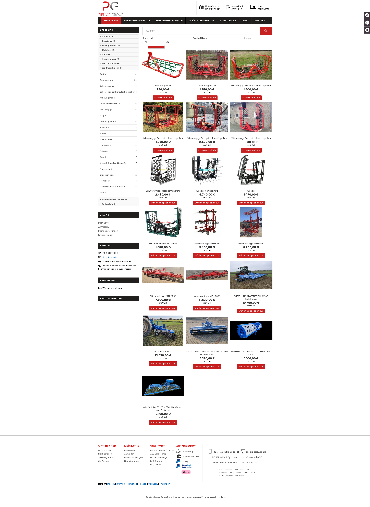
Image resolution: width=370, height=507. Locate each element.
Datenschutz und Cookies (162, 450)
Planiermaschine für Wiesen (163, 243)
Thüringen (165, 483)
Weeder (251, 190)
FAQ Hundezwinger (159, 457)
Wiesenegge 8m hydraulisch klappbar (251, 138)
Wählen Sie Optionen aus (163, 202)
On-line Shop (104, 450)
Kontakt (260, 20)
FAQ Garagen (156, 461)
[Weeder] (251, 170)
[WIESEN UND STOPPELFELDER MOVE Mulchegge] (251, 275)
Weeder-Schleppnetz (207, 190)
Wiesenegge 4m (207, 85)
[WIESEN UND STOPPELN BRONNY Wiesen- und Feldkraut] (163, 386)
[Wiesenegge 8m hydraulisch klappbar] (251, 117)
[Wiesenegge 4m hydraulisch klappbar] (251, 65)
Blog (245, 20)
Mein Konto (104, 222)
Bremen (120, 483)
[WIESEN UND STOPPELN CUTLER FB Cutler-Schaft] (251, 331)
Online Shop (111, 20)
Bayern (111, 483)
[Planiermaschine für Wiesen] (163, 222)
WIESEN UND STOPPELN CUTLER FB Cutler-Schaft (251, 353)
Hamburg (132, 483)
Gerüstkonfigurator (201, 20)
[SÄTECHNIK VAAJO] (163, 331)
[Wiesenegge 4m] (207, 65)
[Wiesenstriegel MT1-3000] (207, 222)
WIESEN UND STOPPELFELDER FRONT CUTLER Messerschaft (207, 353)
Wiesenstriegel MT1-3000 (207, 243)
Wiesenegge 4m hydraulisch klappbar (251, 85)
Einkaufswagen (105, 235)
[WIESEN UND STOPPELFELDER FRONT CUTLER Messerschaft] (207, 331)
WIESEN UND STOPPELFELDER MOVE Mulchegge (251, 297)
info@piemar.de (109, 257)
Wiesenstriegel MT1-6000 (251, 243)
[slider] (145, 47)
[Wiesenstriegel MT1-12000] (207, 275)
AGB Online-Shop (158, 453)
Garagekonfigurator (137, 20)
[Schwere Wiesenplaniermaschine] (163, 170)
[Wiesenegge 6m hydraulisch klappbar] (207, 117)
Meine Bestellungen (108, 230)
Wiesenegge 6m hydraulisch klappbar (207, 138)
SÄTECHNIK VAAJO (163, 351)
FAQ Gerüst (155, 464)
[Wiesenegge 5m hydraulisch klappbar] (163, 117)
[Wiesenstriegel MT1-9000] (163, 275)
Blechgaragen (105, 453)
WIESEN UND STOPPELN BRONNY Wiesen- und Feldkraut (163, 409)
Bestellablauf (228, 20)
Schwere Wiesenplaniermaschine (163, 190)
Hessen (143, 483)
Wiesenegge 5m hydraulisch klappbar (163, 138)
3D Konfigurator (105, 457)
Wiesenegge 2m (163, 85)
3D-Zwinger (103, 461)
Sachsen (153, 483)
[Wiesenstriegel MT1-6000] (251, 222)
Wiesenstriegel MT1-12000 (207, 296)
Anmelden (103, 226)
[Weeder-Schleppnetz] (207, 170)
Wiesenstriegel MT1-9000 (163, 296)
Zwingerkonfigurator (169, 20)
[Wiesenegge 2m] (163, 65)
